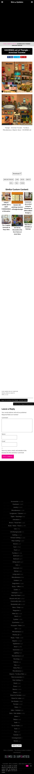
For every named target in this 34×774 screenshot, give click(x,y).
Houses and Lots (14, 598)
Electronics (16, 650)
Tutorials (15, 735)
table (16, 183)
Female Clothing (15, 537)
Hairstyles (15, 592)
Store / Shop (16, 607)
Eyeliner (15, 619)
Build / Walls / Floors (14, 526)
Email (4, 441)
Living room (16, 574)
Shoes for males (16, 698)
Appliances (16, 643)
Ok (27, 765)
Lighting (16, 653)
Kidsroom (16, 568)
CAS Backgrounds (15, 532)
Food (15, 550)
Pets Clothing (17, 680)
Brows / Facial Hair (15, 522)
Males (16, 707)
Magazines (16, 610)
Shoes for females (15, 695)
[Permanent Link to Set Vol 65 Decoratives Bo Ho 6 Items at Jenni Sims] (17, 225)
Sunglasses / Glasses (16, 513)
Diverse (15, 544)
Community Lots (16, 601)
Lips (16, 628)
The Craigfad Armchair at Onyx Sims (6, 227)
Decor (14, 43)
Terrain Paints (15, 725)
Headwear (16, 504)
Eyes (14, 547)
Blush (16, 616)
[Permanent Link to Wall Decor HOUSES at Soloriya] (28, 222)
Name (4, 434)
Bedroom (16, 559)
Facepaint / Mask (16, 625)
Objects (9, 43)
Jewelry (15, 507)
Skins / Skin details (15, 713)
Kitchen (16, 571)
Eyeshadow (15, 622)
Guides (16, 589)
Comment (5, 417)
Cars (15, 529)
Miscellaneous (6, 393)
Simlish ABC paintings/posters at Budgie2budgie (17, 207)
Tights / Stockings (16, 516)
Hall (16, 565)
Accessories (14, 501)
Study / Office (16, 586)
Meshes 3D (16, 635)
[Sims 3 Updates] (17, 756)
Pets (15, 665)
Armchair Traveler (8, 179)
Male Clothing (16, 541)
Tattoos (15, 719)
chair (17, 179)
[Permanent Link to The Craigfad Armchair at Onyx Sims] (6, 223)
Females (15, 704)
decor (22, 179)
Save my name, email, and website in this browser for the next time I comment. (14, 452)
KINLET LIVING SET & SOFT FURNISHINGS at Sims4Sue (6, 207)
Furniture (15, 391)
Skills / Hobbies (15, 710)
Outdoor (16, 580)
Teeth (15, 722)
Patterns (15, 662)
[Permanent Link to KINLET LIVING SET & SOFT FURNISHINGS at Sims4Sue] (6, 200)
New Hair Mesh (15, 595)
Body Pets (16, 668)
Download (16, 173)
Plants (15, 683)
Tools (15, 728)
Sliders (16, 716)
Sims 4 (11, 183)
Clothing (14, 535)
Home (4, 43)
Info (31, 765)
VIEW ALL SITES (16, 745)
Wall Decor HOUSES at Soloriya (28, 227)
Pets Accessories (16, 677)
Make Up (15, 613)
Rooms (15, 689)
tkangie (22, 183)
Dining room (16, 562)
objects (28, 179)
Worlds (16, 741)
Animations (16, 519)
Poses (15, 686)
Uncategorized (16, 738)
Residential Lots (15, 604)
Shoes (15, 692)
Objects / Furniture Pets (16, 674)
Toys (15, 732)
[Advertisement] (17, 23)
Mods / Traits (15, 638)
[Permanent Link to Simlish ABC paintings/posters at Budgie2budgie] (17, 203)
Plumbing (16, 659)
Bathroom (16, 556)
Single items (15, 583)
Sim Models (14, 701)
